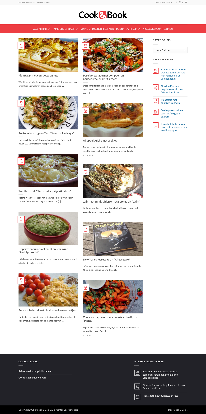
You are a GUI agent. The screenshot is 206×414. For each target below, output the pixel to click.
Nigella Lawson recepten (158, 29)
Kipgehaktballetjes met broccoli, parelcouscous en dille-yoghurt (174, 127)
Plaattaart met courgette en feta (38, 75)
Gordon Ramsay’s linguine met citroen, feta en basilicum (172, 89)
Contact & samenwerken (32, 377)
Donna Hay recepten (128, 29)
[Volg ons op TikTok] (183, 2)
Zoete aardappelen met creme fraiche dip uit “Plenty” (110, 319)
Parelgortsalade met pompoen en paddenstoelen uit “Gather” (103, 77)
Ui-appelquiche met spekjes (100, 140)
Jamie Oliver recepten (65, 29)
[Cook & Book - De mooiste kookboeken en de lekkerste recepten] (103, 15)
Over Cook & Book (163, 2)
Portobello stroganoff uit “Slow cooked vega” (46, 133)
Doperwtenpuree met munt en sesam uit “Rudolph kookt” (43, 250)
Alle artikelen (42, 29)
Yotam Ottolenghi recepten (97, 29)
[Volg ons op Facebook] (177, 2)
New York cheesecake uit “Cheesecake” (107, 259)
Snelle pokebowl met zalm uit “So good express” (172, 113)
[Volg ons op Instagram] (180, 2)
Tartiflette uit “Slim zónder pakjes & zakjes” (45, 191)
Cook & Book (180, 409)
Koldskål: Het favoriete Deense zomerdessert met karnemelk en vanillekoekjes (173, 74)
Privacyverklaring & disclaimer (35, 371)
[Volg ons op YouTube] (186, 2)
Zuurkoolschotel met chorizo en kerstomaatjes (47, 310)
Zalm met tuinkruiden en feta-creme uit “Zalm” (111, 201)
